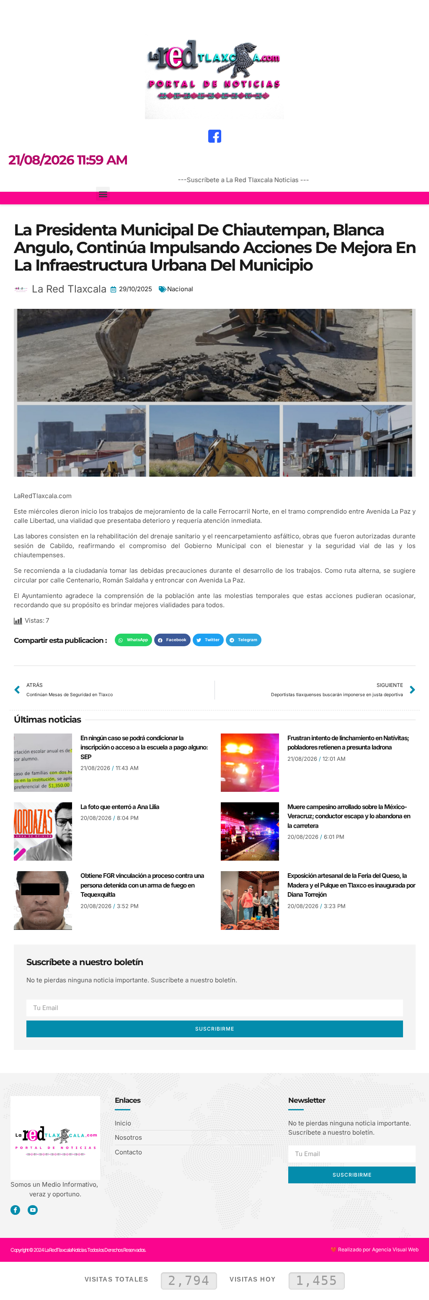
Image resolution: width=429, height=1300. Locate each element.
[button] (15, 11)
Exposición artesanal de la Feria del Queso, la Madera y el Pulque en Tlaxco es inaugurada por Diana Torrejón (351, 885)
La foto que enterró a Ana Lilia (119, 807)
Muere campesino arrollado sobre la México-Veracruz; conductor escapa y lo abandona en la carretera (348, 816)
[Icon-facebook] (15, 1210)
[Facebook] (214, 136)
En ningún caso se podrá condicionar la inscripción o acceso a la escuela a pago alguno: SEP (144, 747)
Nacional (180, 289)
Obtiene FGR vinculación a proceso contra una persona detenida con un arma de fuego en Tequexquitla (142, 885)
